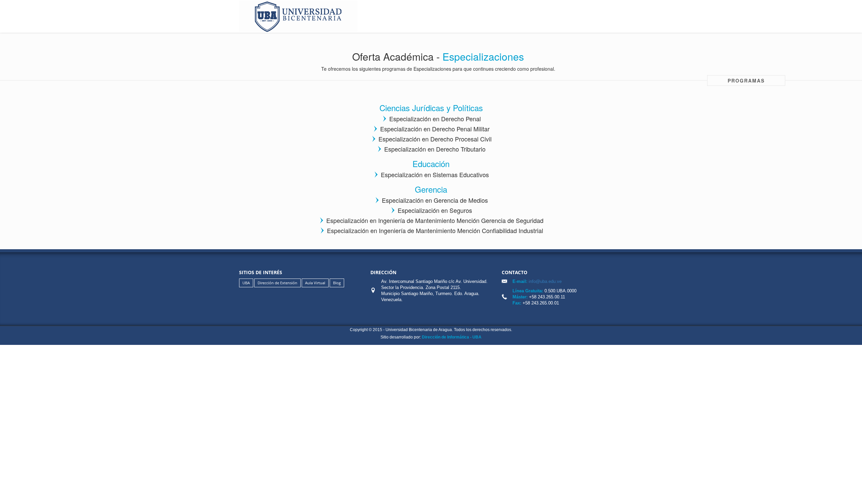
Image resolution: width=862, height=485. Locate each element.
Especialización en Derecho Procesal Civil (435, 138)
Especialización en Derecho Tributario (435, 148)
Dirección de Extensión (277, 282)
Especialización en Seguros (435, 210)
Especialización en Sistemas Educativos (435, 174)
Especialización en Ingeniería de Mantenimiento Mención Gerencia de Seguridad (434, 220)
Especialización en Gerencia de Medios (435, 200)
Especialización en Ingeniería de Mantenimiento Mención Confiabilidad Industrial (435, 230)
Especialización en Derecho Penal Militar (435, 128)
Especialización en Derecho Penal (435, 118)
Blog (337, 282)
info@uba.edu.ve (544, 281)
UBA (246, 282)
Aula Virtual (315, 282)
